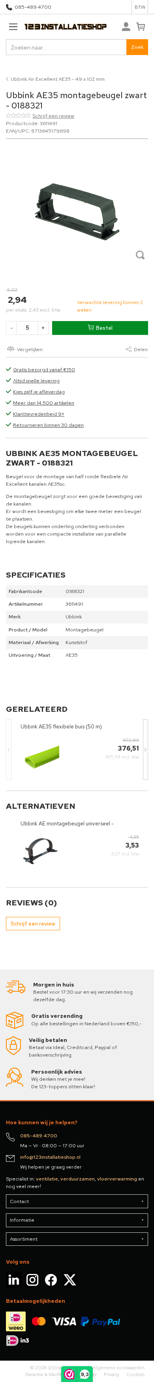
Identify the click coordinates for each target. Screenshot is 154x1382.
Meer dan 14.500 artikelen (43, 402)
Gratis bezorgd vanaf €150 (44, 369)
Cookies (135, 1374)
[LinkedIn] (14, 1279)
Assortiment (24, 1239)
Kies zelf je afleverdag (39, 391)
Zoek (137, 47)
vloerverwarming (117, 1178)
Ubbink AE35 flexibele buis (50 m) (61, 726)
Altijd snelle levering (36, 380)
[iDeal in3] (19, 1339)
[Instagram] (32, 1279)
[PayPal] (100, 1320)
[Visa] (64, 1320)
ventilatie (47, 1178)
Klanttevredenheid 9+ (38, 414)
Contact (19, 1201)
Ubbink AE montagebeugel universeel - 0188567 (67, 823)
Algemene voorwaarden (119, 1368)
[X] (70, 1279)
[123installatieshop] (56, 27)
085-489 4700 (33, 7)
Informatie (22, 1220)
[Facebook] (51, 1279)
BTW (140, 7)
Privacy (111, 1374)
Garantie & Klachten (46, 1374)
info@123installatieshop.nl (50, 1157)
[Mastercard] (39, 1320)
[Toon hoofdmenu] (13, 27)
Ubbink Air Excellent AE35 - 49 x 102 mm (58, 79)
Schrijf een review (53, 115)
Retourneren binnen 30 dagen (48, 425)
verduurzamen (77, 1178)
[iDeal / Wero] (16, 1320)
